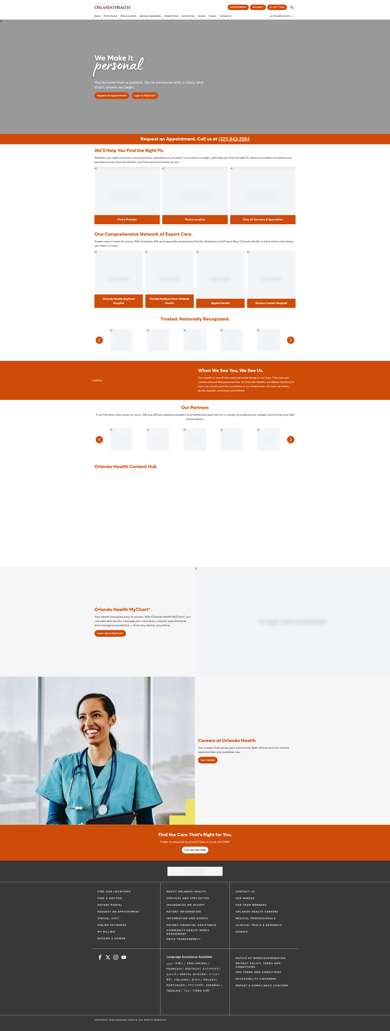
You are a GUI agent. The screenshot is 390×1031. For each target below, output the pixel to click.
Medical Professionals (256, 918)
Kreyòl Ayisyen (193, 974)
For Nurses (245, 898)
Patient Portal (171, 16)
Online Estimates (112, 925)
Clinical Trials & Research (259, 925)
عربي (169, 963)
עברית (213, 974)
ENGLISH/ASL (197, 963)
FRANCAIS (174, 968)
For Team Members (251, 905)
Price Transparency (184, 939)
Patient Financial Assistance (191, 925)
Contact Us (225, 16)
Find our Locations (114, 891)
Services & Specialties (150, 16)
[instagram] (115, 958)
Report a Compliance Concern (262, 985)
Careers (212, 16)
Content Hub (188, 16)
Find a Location (128, 16)
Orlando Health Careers (257, 911)
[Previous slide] (99, 340)
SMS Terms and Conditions (259, 972)
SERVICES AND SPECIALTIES (188, 898)
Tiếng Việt (201, 990)
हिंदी (169, 979)
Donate (202, 16)
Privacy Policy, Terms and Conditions (258, 965)
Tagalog (174, 990)
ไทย (187, 990)
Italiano (181, 979)
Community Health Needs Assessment (188, 932)
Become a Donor (112, 938)
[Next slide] (290, 340)
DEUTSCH (192, 968)
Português (176, 985)
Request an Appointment (119, 911)
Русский (195, 985)
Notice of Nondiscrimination (261, 958)
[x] (107, 958)
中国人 (179, 963)
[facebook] (100, 958)
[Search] (292, 7)
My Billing (106, 931)
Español (213, 985)
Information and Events (187, 918)
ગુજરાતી (172, 974)
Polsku (210, 979)
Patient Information (184, 911)
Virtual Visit (108, 918)
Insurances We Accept (186, 905)
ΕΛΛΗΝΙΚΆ (211, 968)
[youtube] (123, 958)
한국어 (196, 979)
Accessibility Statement (256, 978)
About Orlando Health (186, 891)
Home (97, 16)
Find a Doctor (110, 16)
